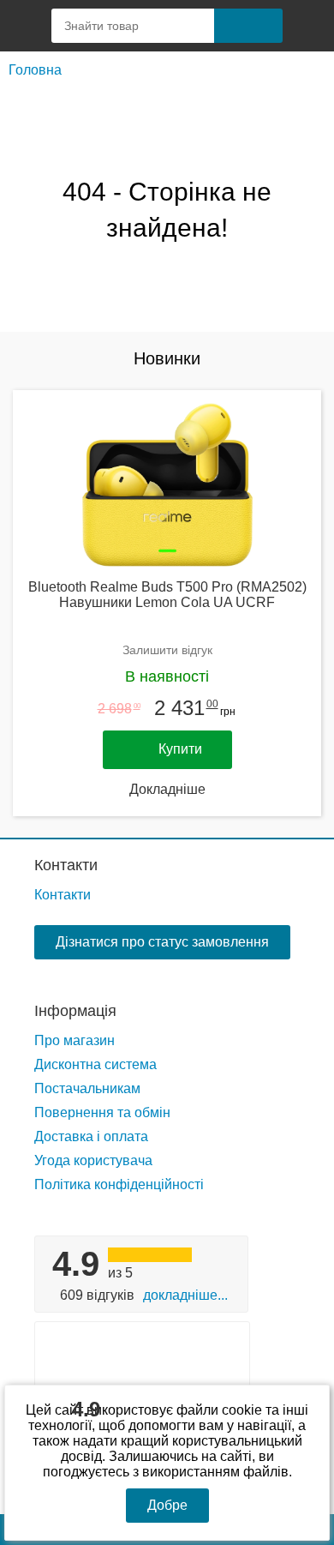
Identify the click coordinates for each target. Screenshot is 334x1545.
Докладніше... (185, 1295)
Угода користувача (93, 1160)
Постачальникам (87, 1088)
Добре (167, 1505)
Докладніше (167, 789)
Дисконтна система (95, 1064)
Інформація (75, 1010)
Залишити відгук (167, 650)
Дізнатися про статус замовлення (162, 942)
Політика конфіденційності (119, 1184)
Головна (35, 70)
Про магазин (74, 1040)
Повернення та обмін (102, 1112)
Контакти (66, 865)
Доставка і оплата (91, 1136)
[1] (308, 26)
